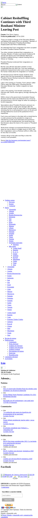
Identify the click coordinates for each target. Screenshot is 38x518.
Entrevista (12, 353)
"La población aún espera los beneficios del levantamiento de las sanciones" (17, 413)
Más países (12, 246)
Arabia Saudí (17, 248)
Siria (14, 265)
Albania (11, 211)
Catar (9, 317)
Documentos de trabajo (16, 351)
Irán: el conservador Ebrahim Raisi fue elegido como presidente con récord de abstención (20, 389)
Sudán (11, 235)
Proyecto (12, 202)
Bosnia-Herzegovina (15, 215)
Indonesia (12, 217)
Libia (9, 289)
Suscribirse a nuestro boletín (11, 492)
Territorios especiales (15, 243)
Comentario (12, 342)
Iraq (10, 219)
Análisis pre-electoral (15, 346)
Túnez (11, 237)
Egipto (15, 254)
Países (7, 208)
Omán (15, 261)
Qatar (15, 263)
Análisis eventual (14, 349)
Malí (8, 328)
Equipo (11, 204)
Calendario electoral (11, 357)
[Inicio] (3, 2)
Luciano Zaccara (8, 416)
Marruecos (12, 230)
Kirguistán (12, 224)
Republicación (13, 355)
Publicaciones (9, 340)
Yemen (11, 241)
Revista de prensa (10, 338)
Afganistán (12, 209)
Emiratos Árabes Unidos (15, 319)
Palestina (16, 244)
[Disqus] (19, 171)
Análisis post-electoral (16, 347)
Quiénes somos (10, 200)
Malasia (11, 226)
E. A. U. (15, 252)
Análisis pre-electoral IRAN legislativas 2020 (17, 459)
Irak (8, 280)
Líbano (11, 228)
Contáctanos (5, 487)
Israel (10, 222)
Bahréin (15, 250)
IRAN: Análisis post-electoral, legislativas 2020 (18, 451)
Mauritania (16, 259)
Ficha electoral (13, 344)
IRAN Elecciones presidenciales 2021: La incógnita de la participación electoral (19, 442)
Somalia (11, 233)
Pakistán (11, 232)
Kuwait (15, 257)
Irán (10, 220)
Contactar (12, 206)
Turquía (11, 239)
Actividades (8, 359)
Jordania (15, 256)
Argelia (11, 213)
